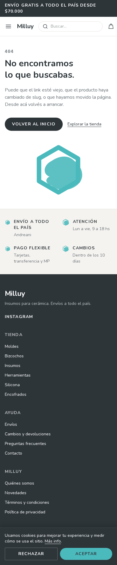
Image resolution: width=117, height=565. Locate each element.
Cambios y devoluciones (28, 434)
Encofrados (15, 394)
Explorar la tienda (84, 124)
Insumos (12, 365)
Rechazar (31, 554)
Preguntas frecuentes (25, 443)
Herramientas (18, 375)
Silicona (12, 385)
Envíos (11, 424)
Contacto (13, 453)
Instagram (19, 317)
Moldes (12, 346)
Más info (53, 541)
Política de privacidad (25, 512)
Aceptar (86, 554)
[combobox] (70, 26)
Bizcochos (14, 356)
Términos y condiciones (27, 502)
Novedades (15, 493)
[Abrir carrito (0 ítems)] (111, 26)
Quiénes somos (19, 483)
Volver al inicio (34, 124)
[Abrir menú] (8, 26)
